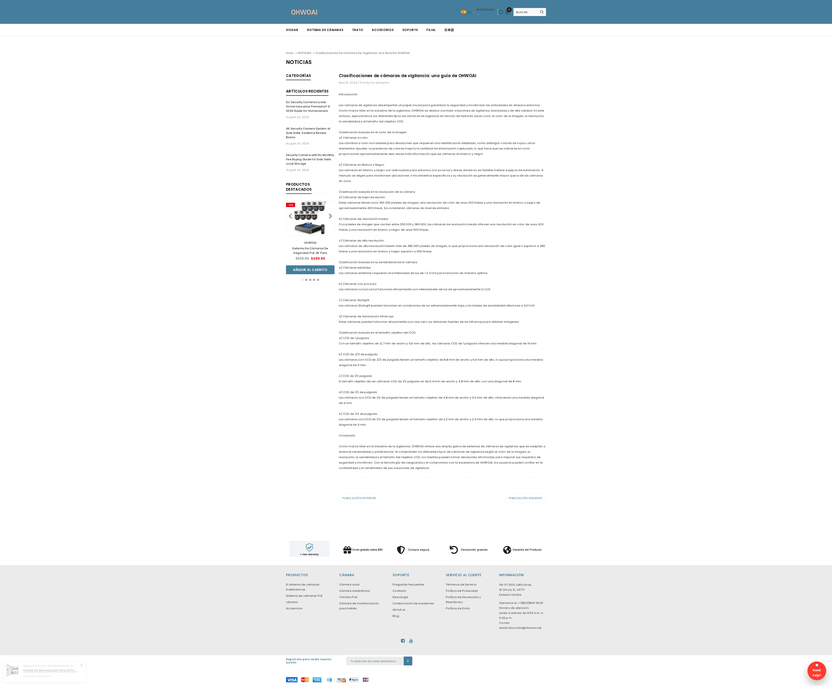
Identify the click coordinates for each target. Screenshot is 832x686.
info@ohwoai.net (529, 628)
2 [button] (306, 280)
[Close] (81, 665)
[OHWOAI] (416, 549)
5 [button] (318, 280)
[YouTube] (411, 641)
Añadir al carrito (310, 270)
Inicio (290, 53)
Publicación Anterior (359, 498)
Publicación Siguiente (526, 498)
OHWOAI (310, 243)
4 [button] (314, 280)
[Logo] (304, 12)
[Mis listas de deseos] (501, 12)
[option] (310, 237)
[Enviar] (408, 661)
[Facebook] (403, 641)
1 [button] (302, 280)
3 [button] (310, 280)
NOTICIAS (304, 53)
